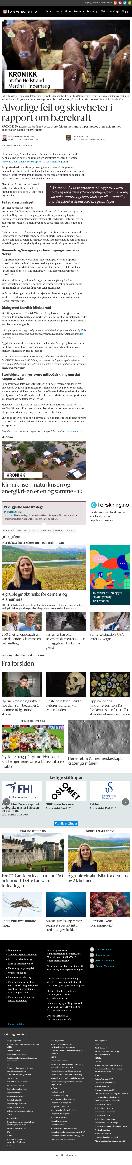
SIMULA (98, 1058)
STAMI (97, 1075)
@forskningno (103, 949)
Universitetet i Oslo (102, 1115)
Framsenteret (12, 1078)
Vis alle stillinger (66, 823)
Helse (59, 11)
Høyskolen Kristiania (15, 1107)
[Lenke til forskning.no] (21, 10)
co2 (19, 531)
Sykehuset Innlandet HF (104, 1090)
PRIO (97, 1044)
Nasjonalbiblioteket (59, 1061)
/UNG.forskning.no (105, 960)
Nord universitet (57, 1092)
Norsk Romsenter (58, 1125)
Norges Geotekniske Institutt (63, 1099)
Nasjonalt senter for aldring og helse (66, 1071)
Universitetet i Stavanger (105, 1119)
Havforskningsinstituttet (17, 1089)
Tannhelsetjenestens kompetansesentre (111, 1094)
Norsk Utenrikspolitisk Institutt (64, 1128)
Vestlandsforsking (102, 1130)
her (81, 333)
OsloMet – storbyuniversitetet (63, 1139)
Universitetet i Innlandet (105, 1112)
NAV (8, 1132)
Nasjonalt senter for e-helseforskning (66, 1074)
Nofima (54, 1088)
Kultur (49, 11)
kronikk (59, 531)
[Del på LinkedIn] (13, 537)
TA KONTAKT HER (13, 511)
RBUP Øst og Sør (101, 1048)
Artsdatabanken (13, 1051)
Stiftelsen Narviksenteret (105, 1082)
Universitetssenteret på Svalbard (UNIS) (111, 1126)
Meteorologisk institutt (16, 1128)
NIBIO (9, 1136)
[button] (115, 3)
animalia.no (76, 431)
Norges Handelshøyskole (61, 1103)
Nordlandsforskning (59, 1095)
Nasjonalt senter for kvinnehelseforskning (68, 1078)
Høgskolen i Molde (14, 1093)
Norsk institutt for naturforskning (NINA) (68, 1132)
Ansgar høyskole (14, 1040)
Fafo (8, 1064)
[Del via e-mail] (17, 537)
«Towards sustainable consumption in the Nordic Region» (34, 161)
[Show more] (44, 525)
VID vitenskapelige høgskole (107, 1137)
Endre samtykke (16, 1024)
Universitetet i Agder (103, 1104)
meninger (8, 531)
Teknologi (92, 11)
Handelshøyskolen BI (15, 1085)
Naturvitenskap (110, 11)
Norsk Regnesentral (59, 1121)
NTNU (53, 1057)
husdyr (71, 531)
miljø (27, 531)
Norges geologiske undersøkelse (64, 1110)
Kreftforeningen (13, 1118)
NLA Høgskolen (57, 1040)
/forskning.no (102, 955)
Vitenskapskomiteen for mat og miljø (110, 1141)
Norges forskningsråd (60, 1106)
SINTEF (98, 1062)
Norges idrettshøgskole (60, 1114)
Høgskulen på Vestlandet (17, 1104)
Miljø (68, 11)
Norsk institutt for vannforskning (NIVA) (67, 1136)
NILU (9, 1146)
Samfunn (79, 11)
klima (36, 531)
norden (47, 531)
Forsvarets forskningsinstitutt (19, 1074)
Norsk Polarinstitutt (59, 1117)
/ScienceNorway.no (105, 966)
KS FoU (9, 1114)
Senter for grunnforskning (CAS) (108, 1065)
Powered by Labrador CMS (66, 1155)
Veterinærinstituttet (103, 1134)
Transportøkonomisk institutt (107, 1097)
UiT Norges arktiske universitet (108, 1101)
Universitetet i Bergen (104, 1108)
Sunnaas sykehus (102, 1086)
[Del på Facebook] (4, 537)
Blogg (125, 11)
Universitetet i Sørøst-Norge (106, 1123)
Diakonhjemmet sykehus (17, 1054)
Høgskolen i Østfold (15, 1096)
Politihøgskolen (101, 1040)
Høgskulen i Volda (14, 1100)
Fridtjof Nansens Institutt (17, 1082)
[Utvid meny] (3, 20)
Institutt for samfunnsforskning (20, 1111)
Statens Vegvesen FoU (104, 1079)
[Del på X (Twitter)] (8, 537)
